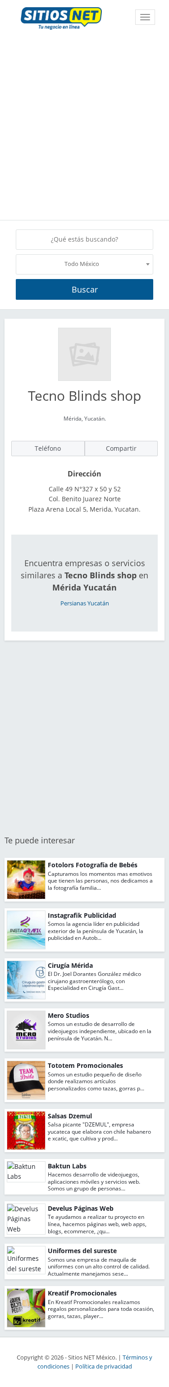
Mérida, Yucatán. (85, 418)
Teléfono (48, 448)
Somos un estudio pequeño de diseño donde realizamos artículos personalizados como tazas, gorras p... (96, 1081)
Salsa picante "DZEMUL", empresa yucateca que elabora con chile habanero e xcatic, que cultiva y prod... (99, 1131)
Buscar (85, 289)
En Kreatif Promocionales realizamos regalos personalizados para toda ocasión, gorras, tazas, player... (101, 1309)
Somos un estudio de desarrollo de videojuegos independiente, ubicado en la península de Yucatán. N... (99, 1031)
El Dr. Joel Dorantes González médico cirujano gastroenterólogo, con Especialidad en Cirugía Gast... (94, 981)
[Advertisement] (84, 126)
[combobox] (84, 264)
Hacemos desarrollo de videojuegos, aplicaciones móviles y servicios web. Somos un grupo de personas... (94, 1181)
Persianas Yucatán (84, 603)
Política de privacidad (103, 1366)
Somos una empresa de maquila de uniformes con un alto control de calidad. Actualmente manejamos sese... (99, 1266)
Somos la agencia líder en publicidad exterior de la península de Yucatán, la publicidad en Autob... (95, 931)
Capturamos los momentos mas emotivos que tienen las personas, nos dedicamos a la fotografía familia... (100, 881)
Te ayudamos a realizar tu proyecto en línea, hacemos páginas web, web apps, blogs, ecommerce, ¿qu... (97, 1224)
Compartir (121, 448)
